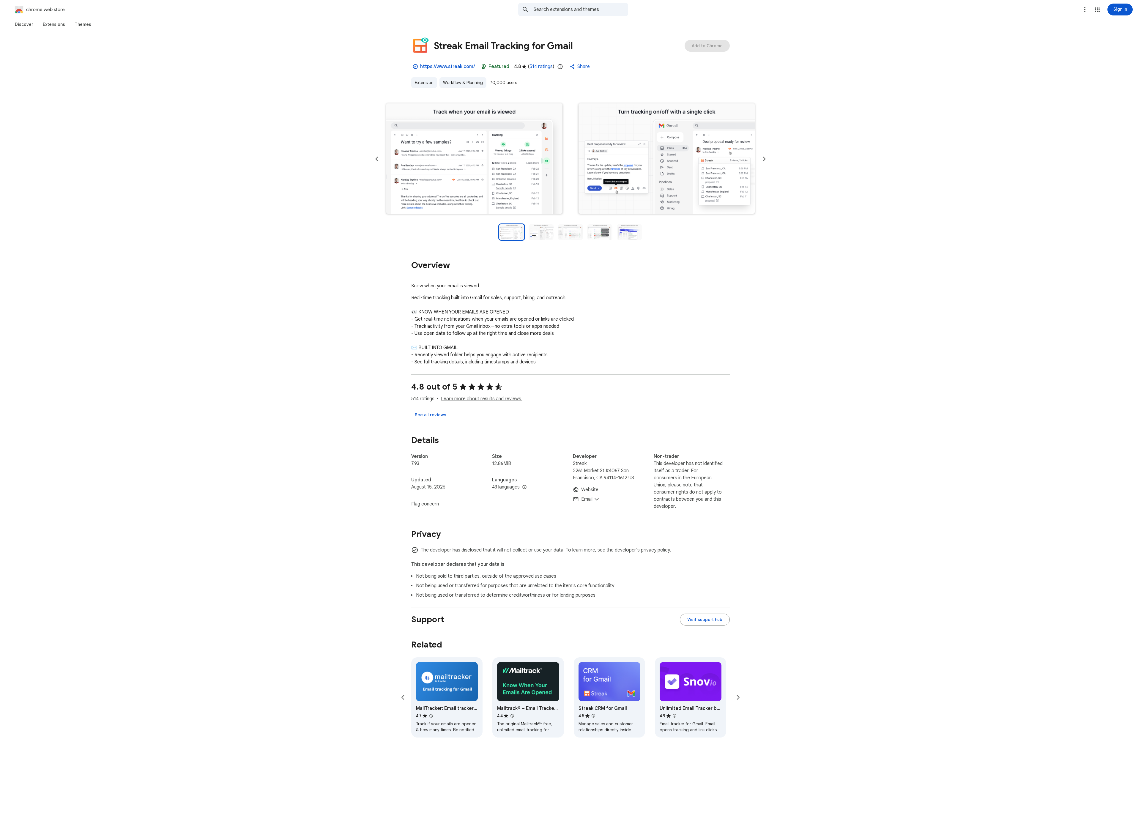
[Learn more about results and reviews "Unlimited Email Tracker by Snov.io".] (674, 716)
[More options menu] (1085, 9)
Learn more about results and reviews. (481, 399)
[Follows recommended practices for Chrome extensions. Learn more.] (484, 66)
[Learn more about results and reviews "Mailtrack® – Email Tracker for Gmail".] (512, 716)
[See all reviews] (430, 415)
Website (589, 490)
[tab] (24, 24)
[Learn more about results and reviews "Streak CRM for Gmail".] (593, 716)
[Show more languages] (524, 487)
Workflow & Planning (463, 82)
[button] (1097, 10)
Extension (424, 82)
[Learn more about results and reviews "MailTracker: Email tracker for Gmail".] (431, 716)
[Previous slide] (377, 159)
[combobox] (581, 9)
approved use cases (534, 576)
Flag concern (425, 504)
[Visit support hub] (705, 619)
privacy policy (655, 550)
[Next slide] (764, 159)
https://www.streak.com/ (447, 67)
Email (586, 499)
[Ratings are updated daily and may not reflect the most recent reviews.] (560, 67)
